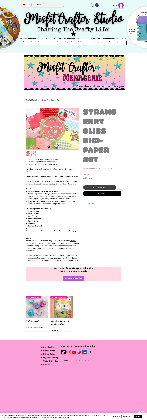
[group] (74, 314)
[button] (95, 5)
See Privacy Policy (64, 417)
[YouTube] (74, 352)
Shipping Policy (39, 327)
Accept (137, 416)
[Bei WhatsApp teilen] (92, 203)
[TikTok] (63, 352)
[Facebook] (84, 352)
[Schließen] (144, 416)
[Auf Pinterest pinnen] (88, 203)
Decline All (126, 416)
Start (28, 100)
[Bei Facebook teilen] (84, 203)
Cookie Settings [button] (114, 416)
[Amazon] (89, 352)
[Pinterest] (79, 352)
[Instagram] (68, 352)
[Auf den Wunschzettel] (119, 187)
